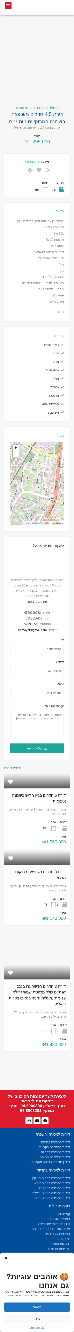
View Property (37, 785)
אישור (37, 1307)
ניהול (37, 1318)
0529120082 (32, 612)
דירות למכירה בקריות (53, 1170)
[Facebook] (45, 1120)
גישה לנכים (51, 345)
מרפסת (54, 395)
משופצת (53, 412)
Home (54, 107)
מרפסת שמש (50, 404)
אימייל (60, 662)
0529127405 (34, 618)
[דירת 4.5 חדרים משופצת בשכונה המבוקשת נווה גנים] (37, 478)
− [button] (15, 454)
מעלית (54, 387)
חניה (56, 353)
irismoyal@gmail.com (32, 630)
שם (61, 640)
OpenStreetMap (42, 523)
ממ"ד (55, 378)
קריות (40, 107)
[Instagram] (28, 1120)
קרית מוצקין (23, 107)
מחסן (55, 361)
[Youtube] (37, 1120)
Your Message (54, 706)
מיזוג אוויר (52, 370)
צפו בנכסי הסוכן (37, 601)
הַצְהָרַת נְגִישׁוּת (37, 1327)
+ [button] (15, 447)
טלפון (60, 683)
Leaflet (27, 523)
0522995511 (31, 624)
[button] (6, 1258)
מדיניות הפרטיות (21, 1295)
